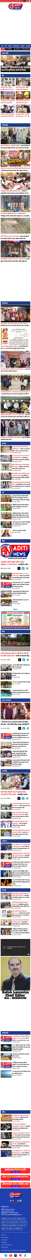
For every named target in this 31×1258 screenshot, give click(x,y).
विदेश (10, 46)
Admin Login (4, 1247)
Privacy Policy (5, 1237)
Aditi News (23, 1250)
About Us (3, 1235)
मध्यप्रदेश (16, 46)
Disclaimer (4, 1242)
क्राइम (22, 46)
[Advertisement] (15, 28)
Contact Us (4, 1240)
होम (2, 46)
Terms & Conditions (6, 1245)
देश (6, 46)
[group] (15, 63)
